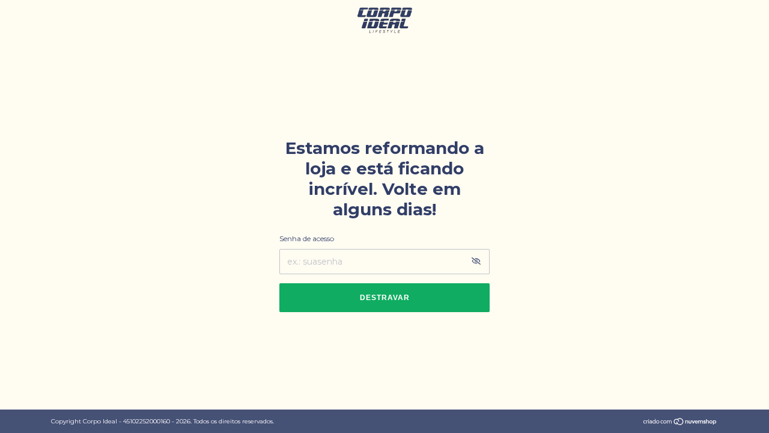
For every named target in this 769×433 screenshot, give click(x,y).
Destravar (385, 297)
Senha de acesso (306, 238)
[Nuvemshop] (680, 422)
